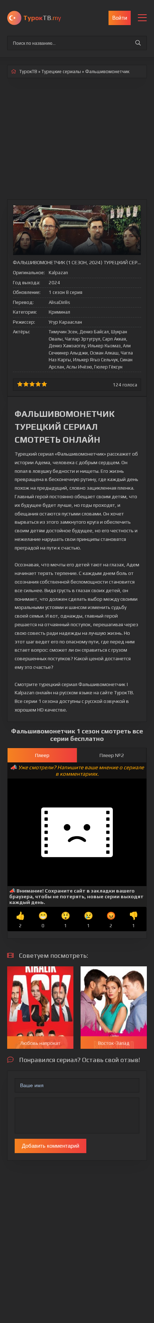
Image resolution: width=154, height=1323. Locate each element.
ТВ (42, 18)
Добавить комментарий (50, 1146)
